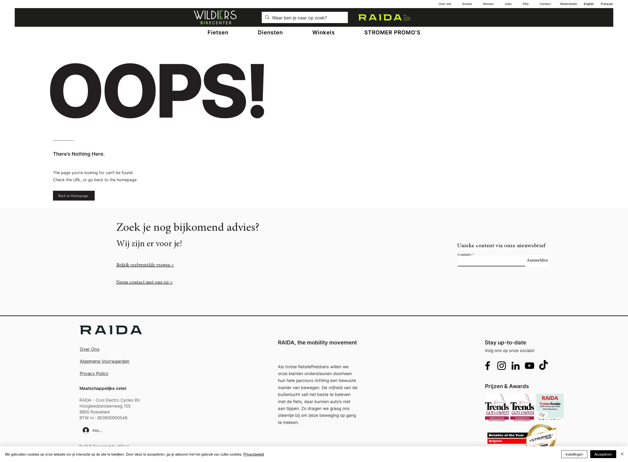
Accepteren (603, 454)
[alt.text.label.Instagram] (501, 365)
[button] (270, 32)
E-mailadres (464, 254)
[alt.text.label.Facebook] (487, 365)
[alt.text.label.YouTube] (529, 365)
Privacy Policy (94, 373)
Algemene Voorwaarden (105, 361)
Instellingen (574, 454)
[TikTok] (543, 365)
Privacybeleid (253, 454)
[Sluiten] (622, 454)
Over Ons (89, 349)
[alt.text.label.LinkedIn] (515, 365)
